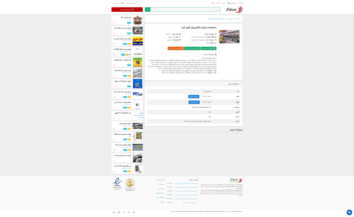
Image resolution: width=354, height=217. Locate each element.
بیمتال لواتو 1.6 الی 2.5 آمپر (122, 102)
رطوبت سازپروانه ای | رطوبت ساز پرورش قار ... (117, 81)
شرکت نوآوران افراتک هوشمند (124, 51)
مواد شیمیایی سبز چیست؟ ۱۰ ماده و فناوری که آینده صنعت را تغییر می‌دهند (185, 187)
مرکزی (114, 22)
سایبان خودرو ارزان (125, 123)
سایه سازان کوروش (127, 126)
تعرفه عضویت (160, 193)
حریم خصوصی (159, 180)
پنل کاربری (231, 3)
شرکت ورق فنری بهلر (126, 73)
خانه (240, 3)
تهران (114, 33)
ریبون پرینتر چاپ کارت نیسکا (122, 92)
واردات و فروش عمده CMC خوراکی (120, 134)
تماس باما (161, 189)
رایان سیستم (128, 94)
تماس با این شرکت (191, 48)
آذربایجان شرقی (114, 86)
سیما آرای (129, 20)
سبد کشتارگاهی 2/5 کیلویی (122, 113)
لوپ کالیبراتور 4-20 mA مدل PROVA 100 (118, 166)
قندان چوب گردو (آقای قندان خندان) (120, 28)
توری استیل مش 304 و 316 (122, 70)
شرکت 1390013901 (126, 41)
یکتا (130, 158)
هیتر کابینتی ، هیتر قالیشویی (122, 60)
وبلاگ (162, 202)
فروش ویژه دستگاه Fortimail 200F (120, 49)
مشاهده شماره (194, 96)
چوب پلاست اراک (126, 17)
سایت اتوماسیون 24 (126, 104)
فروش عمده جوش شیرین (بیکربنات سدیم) (118, 38)
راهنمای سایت (160, 197)
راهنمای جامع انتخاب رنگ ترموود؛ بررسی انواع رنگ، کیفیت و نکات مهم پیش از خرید (185, 191)
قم (113, 107)
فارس (114, 65)
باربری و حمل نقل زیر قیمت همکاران (120, 155)
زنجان (114, 160)
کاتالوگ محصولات (207, 48)
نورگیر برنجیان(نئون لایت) (125, 147)
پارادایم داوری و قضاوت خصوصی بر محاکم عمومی (185, 199)
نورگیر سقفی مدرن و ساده (123, 145)
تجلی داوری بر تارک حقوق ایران (189, 203)
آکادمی (216, 3)
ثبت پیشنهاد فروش (126, 9)
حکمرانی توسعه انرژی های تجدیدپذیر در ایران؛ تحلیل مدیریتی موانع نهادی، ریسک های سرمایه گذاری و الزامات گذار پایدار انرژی (185, 195)
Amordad (128, 30)
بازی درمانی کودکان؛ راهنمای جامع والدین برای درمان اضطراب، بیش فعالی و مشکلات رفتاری (185, 184)
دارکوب (129, 136)
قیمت (222, 3)
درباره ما (161, 184)
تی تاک (129, 83)
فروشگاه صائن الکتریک (126, 168)
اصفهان (114, 150)
